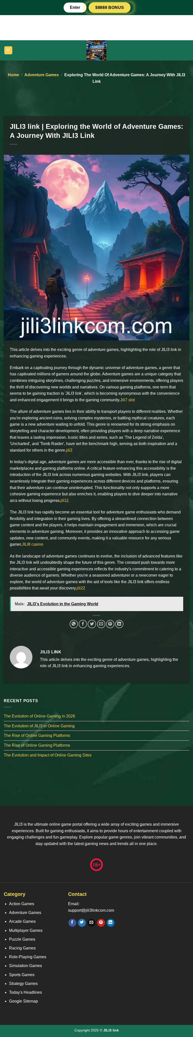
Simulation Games (25, 966)
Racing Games (22, 948)
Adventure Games (41, 75)
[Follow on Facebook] (72, 923)
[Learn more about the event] (96, 27)
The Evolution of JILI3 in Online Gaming (39, 726)
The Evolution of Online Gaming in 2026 (39, 716)
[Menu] (8, 50)
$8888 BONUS (109, 7)
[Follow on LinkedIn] (110, 923)
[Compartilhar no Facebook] (83, 624)
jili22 (81, 588)
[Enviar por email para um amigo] (101, 624)
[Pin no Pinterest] (110, 624)
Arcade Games (22, 921)
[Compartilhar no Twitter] (92, 624)
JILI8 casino (32, 544)
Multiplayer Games (25, 930)
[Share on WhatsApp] (74, 624)
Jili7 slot (127, 400)
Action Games (21, 904)
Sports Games (21, 975)
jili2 (69, 450)
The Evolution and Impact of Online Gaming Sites (47, 755)
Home (13, 75)
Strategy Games (23, 983)
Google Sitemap (23, 1001)
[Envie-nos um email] (91, 923)
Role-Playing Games (27, 957)
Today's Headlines (25, 992)
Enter (75, 7)
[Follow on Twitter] (82, 923)
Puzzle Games (22, 939)
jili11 (65, 500)
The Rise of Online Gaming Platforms (37, 735)
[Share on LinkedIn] (119, 624)
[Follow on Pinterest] (101, 923)
